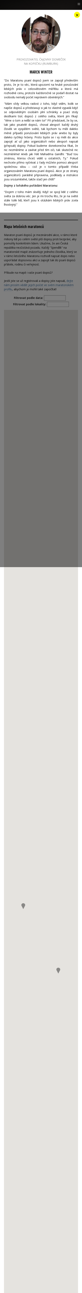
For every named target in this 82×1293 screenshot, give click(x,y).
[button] (58, 970)
